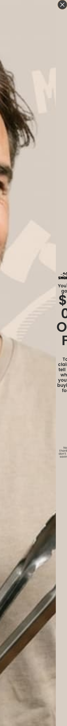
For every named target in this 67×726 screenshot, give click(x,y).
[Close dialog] (62, 4)
